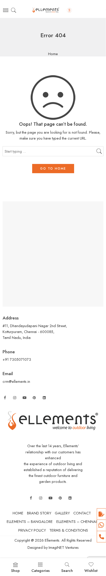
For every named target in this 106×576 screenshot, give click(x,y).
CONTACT (82, 513)
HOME (18, 513)
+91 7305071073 (17, 359)
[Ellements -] (53, 10)
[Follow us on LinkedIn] (44, 398)
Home (53, 54)
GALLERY (62, 513)
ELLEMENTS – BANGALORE (30, 521)
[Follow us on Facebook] (5, 398)
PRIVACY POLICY (32, 530)
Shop (15, 570)
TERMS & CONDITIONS (68, 530)
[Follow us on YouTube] (24, 398)
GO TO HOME (53, 168)
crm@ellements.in (16, 381)
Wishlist (91, 570)
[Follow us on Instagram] (14, 398)
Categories (40, 570)
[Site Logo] (53, 420)
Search (67, 570)
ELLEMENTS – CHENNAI (76, 521)
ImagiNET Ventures (63, 547)
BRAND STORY (39, 513)
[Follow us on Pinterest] (34, 398)
